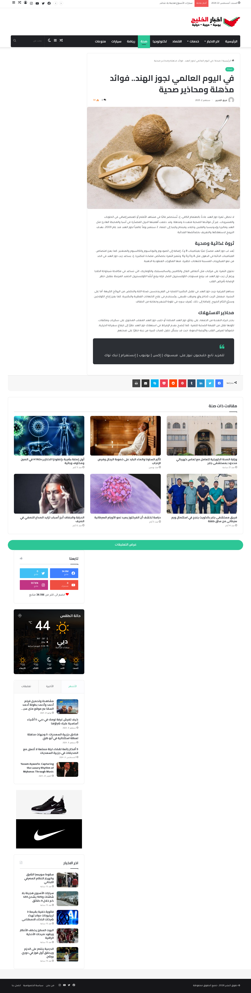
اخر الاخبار (213, 41)
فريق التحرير (221, 100)
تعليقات (26, 686)
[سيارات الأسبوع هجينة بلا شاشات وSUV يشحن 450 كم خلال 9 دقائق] (67, 898)
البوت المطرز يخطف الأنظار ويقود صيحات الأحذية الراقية (37, 934)
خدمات (194, 41)
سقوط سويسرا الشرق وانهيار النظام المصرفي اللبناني (39, 878)
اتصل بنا (16, 986)
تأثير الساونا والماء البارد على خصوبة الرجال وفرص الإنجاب (129, 461)
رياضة (131, 41)
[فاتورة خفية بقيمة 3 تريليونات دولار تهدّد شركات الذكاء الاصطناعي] (67, 917)
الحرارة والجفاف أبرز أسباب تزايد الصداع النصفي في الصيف (52, 519)
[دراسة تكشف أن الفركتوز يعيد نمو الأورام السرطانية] (125, 494)
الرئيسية (231, 41)
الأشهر (73, 686)
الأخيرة (50, 686)
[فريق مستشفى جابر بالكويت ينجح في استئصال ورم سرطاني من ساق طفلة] (202, 494)
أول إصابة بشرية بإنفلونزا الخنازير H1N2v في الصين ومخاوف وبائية (52, 461)
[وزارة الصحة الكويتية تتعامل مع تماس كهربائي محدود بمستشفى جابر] (202, 436)
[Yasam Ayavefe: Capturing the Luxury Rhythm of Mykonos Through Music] (67, 769)
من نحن (50, 986)
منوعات (100, 41)
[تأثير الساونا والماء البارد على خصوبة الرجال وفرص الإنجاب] (125, 436)
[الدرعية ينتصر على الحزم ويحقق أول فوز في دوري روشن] (67, 954)
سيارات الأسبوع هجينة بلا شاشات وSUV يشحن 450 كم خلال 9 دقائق (157, 3)
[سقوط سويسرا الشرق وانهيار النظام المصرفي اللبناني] (67, 880)
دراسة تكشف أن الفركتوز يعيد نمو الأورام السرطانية (127, 517)
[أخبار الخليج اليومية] (215, 21)
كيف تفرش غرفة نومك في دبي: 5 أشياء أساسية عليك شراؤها (52, 721)
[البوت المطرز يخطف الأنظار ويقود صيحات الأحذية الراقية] (67, 935)
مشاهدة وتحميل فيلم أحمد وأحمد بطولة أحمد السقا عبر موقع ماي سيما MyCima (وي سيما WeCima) (37, 705)
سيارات (116, 41)
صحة (144, 41)
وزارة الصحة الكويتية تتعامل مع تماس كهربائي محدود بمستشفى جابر (206, 461)
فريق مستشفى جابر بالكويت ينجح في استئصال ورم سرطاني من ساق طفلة (204, 519)
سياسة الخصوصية (33, 986)
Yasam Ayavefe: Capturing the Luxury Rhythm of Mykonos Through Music (37, 768)
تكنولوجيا (160, 41)
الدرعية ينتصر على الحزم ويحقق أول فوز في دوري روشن (38, 953)
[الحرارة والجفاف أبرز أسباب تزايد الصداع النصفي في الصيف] (49, 494)
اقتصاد (177, 41)
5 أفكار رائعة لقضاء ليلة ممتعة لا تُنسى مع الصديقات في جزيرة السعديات (50, 751)
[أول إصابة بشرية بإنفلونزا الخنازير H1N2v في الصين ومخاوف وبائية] (49, 436)
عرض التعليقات (125, 545)
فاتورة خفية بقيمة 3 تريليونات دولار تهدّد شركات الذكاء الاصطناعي (38, 916)
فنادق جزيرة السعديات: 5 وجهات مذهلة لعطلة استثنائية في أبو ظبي (52, 736)
